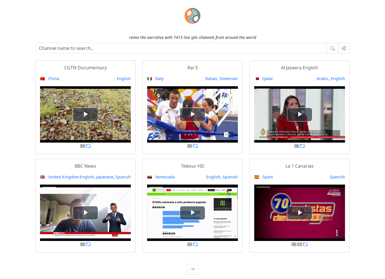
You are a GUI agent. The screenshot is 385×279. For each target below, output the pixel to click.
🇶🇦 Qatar (263, 78)
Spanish (123, 177)
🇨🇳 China (49, 78)
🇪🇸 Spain (263, 177)
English (124, 78)
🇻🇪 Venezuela (161, 177)
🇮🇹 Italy (155, 78)
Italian (211, 78)
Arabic (323, 78)
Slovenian (229, 78)
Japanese (104, 177)
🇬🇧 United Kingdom (59, 177)
